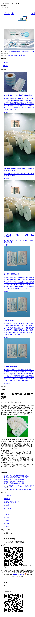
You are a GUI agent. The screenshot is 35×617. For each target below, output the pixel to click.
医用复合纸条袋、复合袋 (11, 502)
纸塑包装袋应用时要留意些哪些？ (17, 476)
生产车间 (7, 520)
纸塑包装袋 (23, 51)
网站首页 (10, 55)
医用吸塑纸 (12, 51)
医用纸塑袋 (7, 508)
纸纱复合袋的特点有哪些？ (15, 483)
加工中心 (7, 517)
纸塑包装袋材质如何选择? (14, 479)
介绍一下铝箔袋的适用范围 (19, 489)
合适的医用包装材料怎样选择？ (16, 481)
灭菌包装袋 (30, 51)
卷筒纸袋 (7, 505)
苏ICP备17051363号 (18, 574)
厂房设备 (7, 526)
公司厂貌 (7, 514)
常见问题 (23, 55)
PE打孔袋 (7, 499)
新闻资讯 (17, 55)
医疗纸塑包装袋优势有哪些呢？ (16, 477)
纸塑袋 (18, 51)
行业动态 (5, 62)
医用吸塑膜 (7, 496)
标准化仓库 (7, 523)
